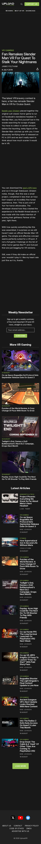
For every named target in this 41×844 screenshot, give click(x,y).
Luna (22, 509)
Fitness (23, 538)
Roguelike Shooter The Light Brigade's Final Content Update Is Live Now (29, 682)
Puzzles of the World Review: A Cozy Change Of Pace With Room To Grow (18, 409)
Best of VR (19, 11)
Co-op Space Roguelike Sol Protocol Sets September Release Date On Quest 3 (20, 376)
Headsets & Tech (27, 494)
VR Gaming (8, 50)
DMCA (29, 828)
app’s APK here (30, 188)
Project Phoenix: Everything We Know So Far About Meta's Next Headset (29, 501)
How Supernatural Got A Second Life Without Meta (28, 542)
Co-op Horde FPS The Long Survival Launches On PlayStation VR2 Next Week (28, 636)
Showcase (30, 11)
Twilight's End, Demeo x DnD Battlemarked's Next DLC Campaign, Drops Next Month (18, 443)
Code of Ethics (16, 828)
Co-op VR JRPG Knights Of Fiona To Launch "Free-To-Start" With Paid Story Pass (29, 659)
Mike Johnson (26, 529)
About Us (6, 826)
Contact (18, 826)
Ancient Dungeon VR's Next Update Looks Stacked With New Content (28, 703)
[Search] (21, 4)
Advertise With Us (20, 831)
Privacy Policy (32, 826)
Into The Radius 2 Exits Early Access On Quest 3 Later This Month (29, 724)
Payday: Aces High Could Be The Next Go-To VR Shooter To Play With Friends (19, 478)
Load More (20, 766)
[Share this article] (37, 69)
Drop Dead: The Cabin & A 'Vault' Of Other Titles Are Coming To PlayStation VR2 (29, 746)
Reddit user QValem (11, 111)
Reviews (9, 11)
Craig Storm (25, 548)
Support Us (31, 4)
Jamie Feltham (10, 66)
